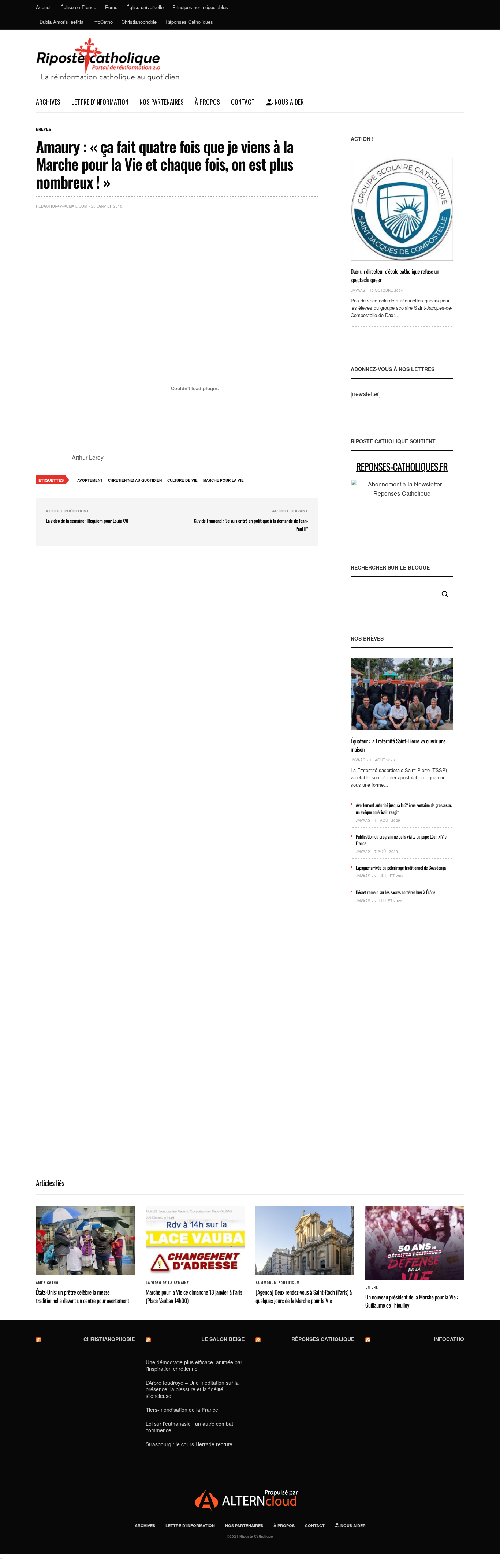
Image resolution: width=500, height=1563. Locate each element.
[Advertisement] (195, 269)
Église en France (78, 7)
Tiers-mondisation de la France (182, 1409)
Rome (111, 7)
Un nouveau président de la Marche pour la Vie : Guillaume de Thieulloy (411, 1300)
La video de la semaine (167, 1282)
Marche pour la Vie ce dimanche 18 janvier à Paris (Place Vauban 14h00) (194, 1296)
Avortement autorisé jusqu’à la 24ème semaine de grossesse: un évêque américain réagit (404, 808)
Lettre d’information (99, 102)
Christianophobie (139, 21)
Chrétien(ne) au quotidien (135, 480)
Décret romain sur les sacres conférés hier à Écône (395, 892)
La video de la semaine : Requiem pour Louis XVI (87, 520)
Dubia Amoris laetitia (61, 21)
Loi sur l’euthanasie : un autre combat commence (189, 1427)
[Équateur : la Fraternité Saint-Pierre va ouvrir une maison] (402, 694)
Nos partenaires (161, 102)
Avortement (89, 480)
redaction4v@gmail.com (61, 206)
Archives (48, 102)
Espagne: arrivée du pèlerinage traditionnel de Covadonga (401, 867)
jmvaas (358, 290)
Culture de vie (182, 480)
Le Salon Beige (223, 1339)
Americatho (47, 1282)
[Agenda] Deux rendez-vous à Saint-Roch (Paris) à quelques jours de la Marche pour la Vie (303, 1296)
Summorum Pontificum (277, 1282)
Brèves (43, 129)
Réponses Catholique (322, 1339)
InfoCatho (102, 21)
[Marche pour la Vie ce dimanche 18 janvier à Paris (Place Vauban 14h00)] (195, 1241)
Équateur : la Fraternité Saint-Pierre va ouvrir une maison (398, 744)
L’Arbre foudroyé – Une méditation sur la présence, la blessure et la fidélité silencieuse (192, 1389)
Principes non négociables (200, 7)
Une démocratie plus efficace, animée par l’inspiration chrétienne (194, 1365)
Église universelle (145, 7)
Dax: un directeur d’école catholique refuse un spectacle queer (395, 275)
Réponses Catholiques (189, 21)
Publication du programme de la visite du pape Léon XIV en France (402, 840)
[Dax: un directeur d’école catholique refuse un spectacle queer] (402, 209)
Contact (243, 102)
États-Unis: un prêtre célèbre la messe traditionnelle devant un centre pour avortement (82, 1296)
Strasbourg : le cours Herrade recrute (189, 1444)
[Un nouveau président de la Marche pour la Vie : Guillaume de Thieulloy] (414, 1243)
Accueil (44, 7)
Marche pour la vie (223, 480)
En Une (371, 1287)
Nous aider (288, 102)
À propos (207, 102)
